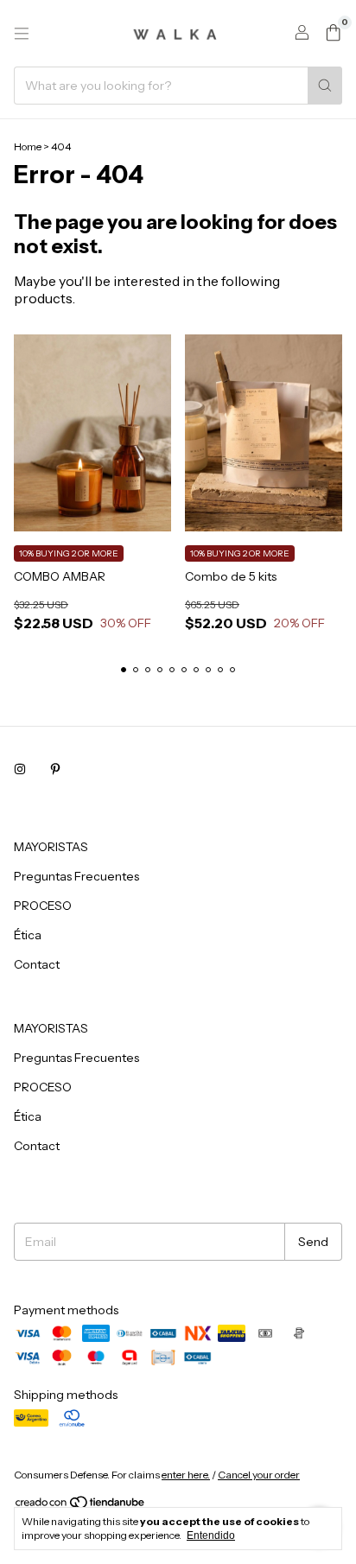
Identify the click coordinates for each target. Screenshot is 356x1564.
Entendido (211, 1535)
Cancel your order (259, 1474)
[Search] (325, 86)
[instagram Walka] (20, 769)
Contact (37, 964)
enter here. (186, 1474)
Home (27, 146)
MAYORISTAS (51, 847)
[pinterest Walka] (55, 769)
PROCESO (43, 905)
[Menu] (21, 33)
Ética (27, 935)
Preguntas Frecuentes (76, 876)
